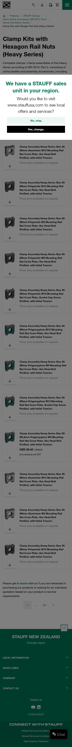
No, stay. (36, 120)
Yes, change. (36, 129)
